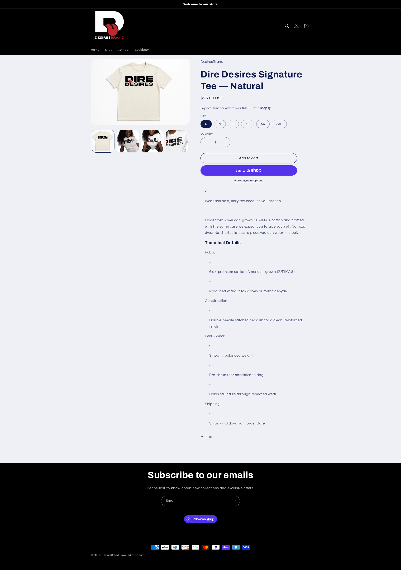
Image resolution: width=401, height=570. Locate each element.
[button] (287, 26)
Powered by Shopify (132, 555)
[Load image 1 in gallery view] (103, 141)
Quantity (206, 133)
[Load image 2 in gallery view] (128, 141)
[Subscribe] (235, 501)
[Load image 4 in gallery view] (177, 141)
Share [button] (210, 436)
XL (248, 123)
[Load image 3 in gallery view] (152, 141)
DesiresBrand (110, 555)
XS (263, 123)
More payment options (248, 180)
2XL (279, 123)
